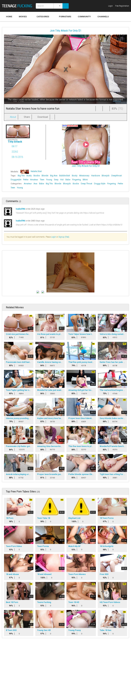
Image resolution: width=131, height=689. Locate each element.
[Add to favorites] (52, 117)
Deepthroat (116, 175)
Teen (42, 179)
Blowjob (105, 175)
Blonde (45, 175)
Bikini (85, 179)
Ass (35, 183)
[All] (58, 6)
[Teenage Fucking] (18, 6)
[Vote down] (106, 108)
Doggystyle (16, 179)
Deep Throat (86, 183)
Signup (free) (63, 237)
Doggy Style (99, 183)
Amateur (34, 179)
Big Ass (53, 175)
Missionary (84, 175)
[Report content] (58, 117)
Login (53, 237)
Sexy (56, 179)
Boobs (37, 175)
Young (49, 179)
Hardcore (95, 175)
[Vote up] (99, 108)
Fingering (76, 179)
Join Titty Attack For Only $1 (65, 30)
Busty (29, 175)
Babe (68, 179)
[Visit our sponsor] (38, 292)
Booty (74, 175)
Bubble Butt (64, 175)
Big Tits (21, 175)
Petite (25, 179)
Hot (62, 179)
